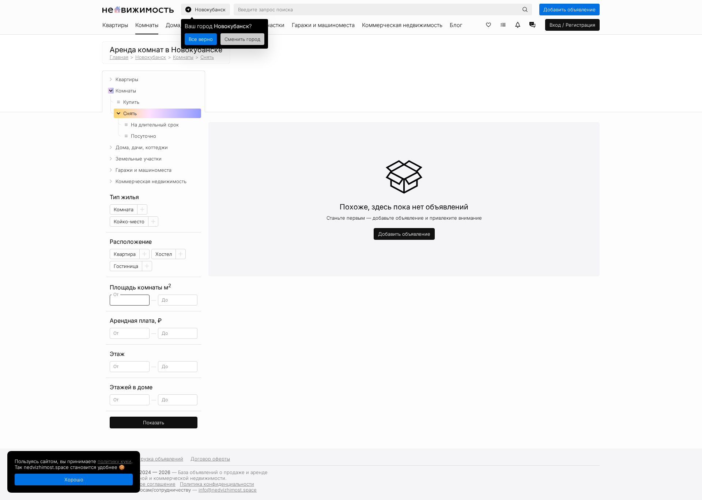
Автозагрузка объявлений (153, 459)
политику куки (114, 461)
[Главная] (138, 9)
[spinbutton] (130, 300)
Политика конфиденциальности (217, 484)
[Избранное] (488, 24)
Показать (153, 422)
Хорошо (73, 479)
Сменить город (242, 39)
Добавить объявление (569, 9)
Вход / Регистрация (572, 25)
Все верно (201, 39)
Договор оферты (210, 459)
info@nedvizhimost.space (228, 490)
